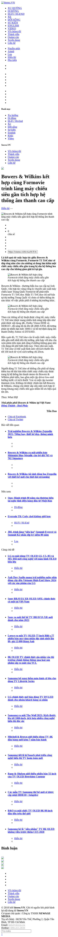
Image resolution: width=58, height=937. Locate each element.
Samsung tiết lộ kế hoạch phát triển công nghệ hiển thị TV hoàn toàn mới (30, 756)
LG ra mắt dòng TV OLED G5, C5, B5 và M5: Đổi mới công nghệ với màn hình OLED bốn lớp (32, 559)
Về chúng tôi (14, 31)
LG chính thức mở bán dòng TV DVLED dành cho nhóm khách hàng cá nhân (30, 698)
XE (9, 16)
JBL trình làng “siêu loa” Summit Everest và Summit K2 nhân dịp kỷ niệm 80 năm (32, 533)
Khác (10, 135)
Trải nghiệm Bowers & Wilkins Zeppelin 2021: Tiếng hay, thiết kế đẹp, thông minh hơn (30, 434)
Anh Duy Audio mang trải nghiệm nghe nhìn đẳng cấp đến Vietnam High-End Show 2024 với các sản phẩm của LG (32, 580)
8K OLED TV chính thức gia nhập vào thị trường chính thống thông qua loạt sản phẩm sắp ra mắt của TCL (31, 660)
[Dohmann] (2, 858)
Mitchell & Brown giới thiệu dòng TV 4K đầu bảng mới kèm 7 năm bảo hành (30, 738)
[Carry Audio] (2, 861)
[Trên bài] (2, 168)
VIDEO (12, 28)
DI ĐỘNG (13, 11)
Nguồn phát (14, 48)
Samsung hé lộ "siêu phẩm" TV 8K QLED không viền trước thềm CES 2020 (31, 830)
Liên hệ (11, 43)
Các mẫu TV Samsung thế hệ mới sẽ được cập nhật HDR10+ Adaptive (31, 793)
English (11, 132)
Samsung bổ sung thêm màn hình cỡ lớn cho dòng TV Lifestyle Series (32, 680)
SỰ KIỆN (13, 22)
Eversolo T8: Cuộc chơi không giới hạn (29, 516)
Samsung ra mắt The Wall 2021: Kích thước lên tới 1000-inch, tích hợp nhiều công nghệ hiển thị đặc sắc (32, 718)
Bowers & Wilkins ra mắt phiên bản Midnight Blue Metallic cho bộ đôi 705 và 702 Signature (30, 455)
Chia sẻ (17, 416)
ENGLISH (13, 25)
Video (11, 138)
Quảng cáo (13, 37)
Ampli (11, 51)
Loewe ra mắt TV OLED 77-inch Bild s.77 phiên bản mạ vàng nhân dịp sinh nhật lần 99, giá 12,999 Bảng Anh (31, 638)
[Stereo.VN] (8, 2)
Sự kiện (12, 129)
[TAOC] (2, 868)
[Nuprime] (2, 864)
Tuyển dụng (14, 40)
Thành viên (13, 34)
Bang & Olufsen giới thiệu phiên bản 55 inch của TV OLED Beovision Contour (32, 775)
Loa (10, 54)
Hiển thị (12, 57)
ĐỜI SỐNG (14, 19)
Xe (9, 124)
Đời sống (12, 126)
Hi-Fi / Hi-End (15, 121)
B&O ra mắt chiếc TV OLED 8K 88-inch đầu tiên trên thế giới (30, 812)
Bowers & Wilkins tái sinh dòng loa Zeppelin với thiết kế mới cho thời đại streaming (32, 475)
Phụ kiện (12, 60)
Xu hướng (13, 115)
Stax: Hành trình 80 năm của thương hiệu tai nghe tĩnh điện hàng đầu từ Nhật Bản (30, 499)
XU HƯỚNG (15, 8)
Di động (12, 118)
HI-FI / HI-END (16, 14)
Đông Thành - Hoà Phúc (14, 405)
